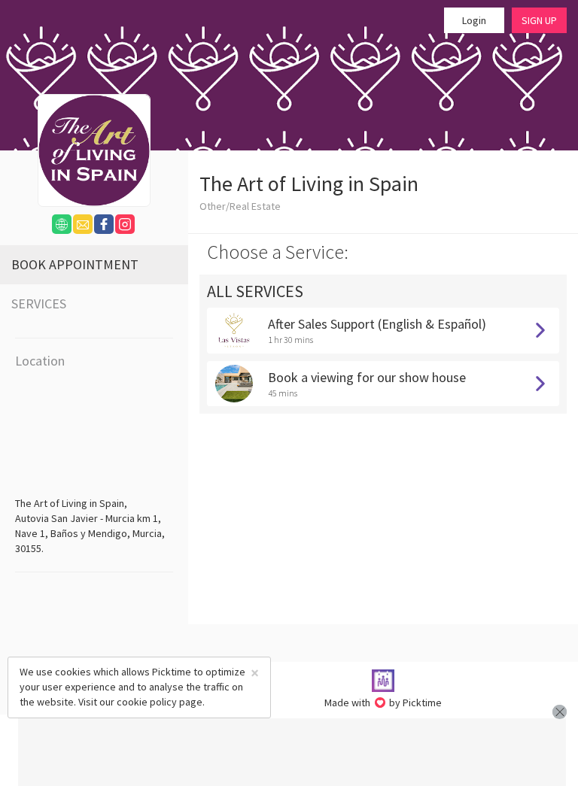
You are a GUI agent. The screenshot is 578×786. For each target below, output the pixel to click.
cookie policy (147, 702)
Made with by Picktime (383, 702)
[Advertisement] (292, 752)
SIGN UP (539, 20)
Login (474, 20)
